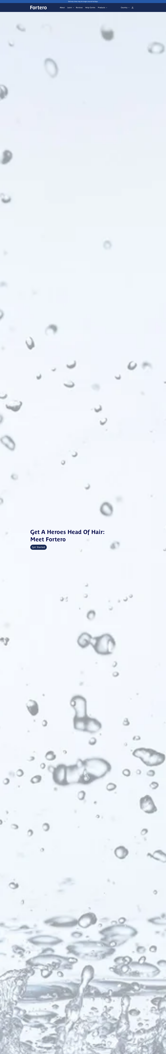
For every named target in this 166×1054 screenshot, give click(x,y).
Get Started (38, 547)
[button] (70, 7)
